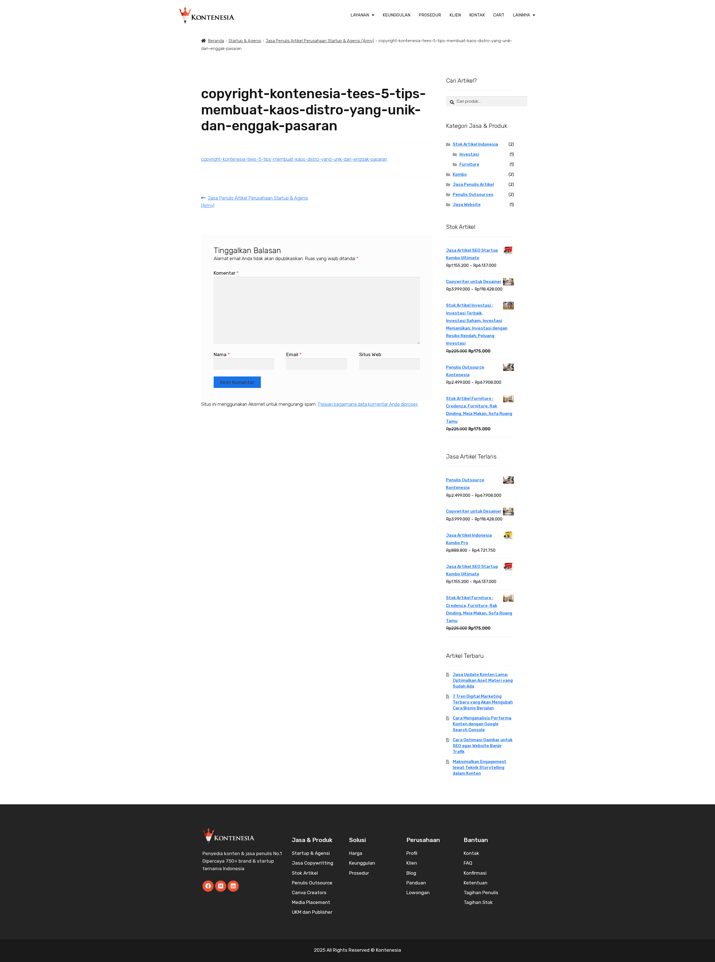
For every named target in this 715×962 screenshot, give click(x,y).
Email (294, 354)
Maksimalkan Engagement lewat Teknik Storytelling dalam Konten (479, 767)
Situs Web (370, 354)
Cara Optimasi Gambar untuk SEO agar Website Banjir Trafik (483, 745)
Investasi (469, 154)
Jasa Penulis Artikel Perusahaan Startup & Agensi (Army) (320, 40)
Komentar (226, 273)
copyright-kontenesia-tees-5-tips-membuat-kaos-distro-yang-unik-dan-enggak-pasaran (294, 159)
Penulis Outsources (473, 194)
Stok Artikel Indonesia (475, 144)
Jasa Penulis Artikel (473, 184)
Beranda (216, 40)
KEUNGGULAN (396, 15)
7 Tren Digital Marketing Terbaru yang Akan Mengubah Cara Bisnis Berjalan (483, 702)
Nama (222, 354)
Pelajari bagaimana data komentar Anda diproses (368, 404)
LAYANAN (360, 15)
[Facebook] (208, 886)
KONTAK (477, 15)
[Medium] (220, 886)
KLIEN (455, 15)
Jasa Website (467, 204)
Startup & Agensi (244, 40)
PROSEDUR (430, 15)
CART (498, 15)
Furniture (469, 164)
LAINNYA (521, 15)
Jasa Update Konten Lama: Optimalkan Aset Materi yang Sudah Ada (483, 680)
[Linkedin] (233, 886)
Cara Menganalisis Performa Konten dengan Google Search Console (482, 724)
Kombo (460, 174)
